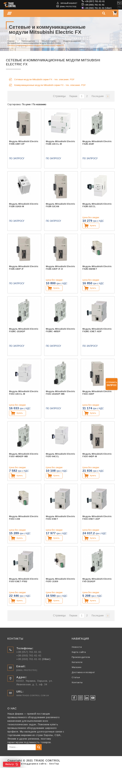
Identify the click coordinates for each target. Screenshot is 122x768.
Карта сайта (79, 652)
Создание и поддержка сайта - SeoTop (33, 763)
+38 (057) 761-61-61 (95, 1)
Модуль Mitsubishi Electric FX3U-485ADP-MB (23, 455)
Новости (77, 647)
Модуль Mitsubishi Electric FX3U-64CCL (60, 455)
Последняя (98, 96)
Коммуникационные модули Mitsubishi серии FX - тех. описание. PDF (50, 85)
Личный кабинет (68, 3)
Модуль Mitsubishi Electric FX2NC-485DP (60, 330)
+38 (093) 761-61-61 (94, 4)
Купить (93, 225)
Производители (28, 41)
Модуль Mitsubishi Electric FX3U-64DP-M (97, 455)
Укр (119, 7)
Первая (73, 96)
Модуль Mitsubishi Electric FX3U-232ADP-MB (60, 392)
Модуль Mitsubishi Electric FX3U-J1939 (60, 580)
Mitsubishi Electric (49, 41)
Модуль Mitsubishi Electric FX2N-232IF (97, 142)
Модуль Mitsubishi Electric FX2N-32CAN (60, 205)
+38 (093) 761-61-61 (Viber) (98, 8)
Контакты (77, 682)
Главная (10, 41)
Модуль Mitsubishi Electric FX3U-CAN (23, 517)
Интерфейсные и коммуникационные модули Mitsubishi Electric (34, 43)
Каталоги (77, 662)
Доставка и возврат (83, 672)
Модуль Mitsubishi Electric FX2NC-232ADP (23, 330)
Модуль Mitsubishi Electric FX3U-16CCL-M (23, 392)
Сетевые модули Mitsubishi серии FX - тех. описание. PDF (44, 79)
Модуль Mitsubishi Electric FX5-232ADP (97, 580)
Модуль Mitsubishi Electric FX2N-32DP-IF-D (60, 267)
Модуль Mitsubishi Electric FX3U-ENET (60, 517)
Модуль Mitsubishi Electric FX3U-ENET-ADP (97, 517)
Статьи (76, 677)
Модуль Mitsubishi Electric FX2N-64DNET (97, 267)
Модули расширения (72, 41)
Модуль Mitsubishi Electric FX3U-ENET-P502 (23, 580)
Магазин (76, 667)
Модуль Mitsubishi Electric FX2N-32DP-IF (23, 267)
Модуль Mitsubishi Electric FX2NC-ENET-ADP (97, 330)
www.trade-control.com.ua (32, 695)
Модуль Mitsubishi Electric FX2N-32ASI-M (23, 205)
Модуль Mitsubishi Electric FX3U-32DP (97, 392)
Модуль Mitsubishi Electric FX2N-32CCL (97, 205)
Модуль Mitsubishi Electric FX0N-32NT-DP (23, 142)
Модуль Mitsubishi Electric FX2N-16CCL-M (60, 142)
